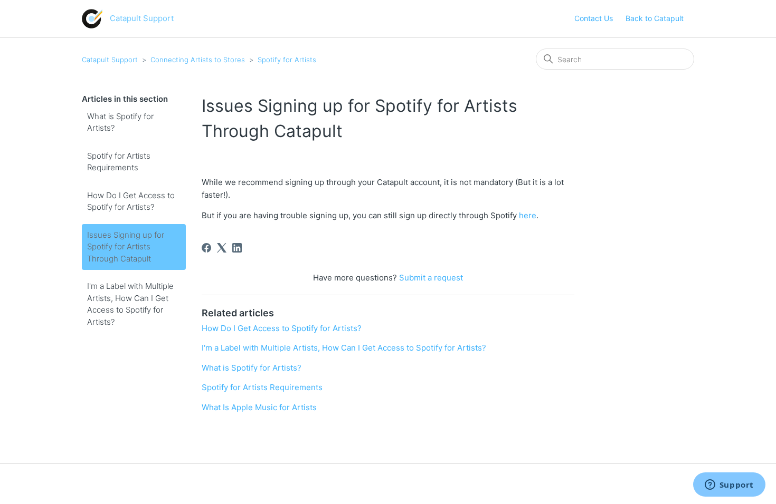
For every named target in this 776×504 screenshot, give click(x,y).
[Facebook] (206, 248)
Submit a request (431, 278)
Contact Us (593, 18)
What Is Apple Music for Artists (259, 407)
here (527, 215)
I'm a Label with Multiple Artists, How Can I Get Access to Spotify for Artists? (130, 304)
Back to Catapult (655, 18)
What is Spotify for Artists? (120, 122)
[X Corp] (221, 248)
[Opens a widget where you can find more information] (729, 485)
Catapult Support (110, 59)
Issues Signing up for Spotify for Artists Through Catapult (125, 247)
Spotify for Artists (287, 59)
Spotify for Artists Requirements (118, 162)
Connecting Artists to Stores (197, 59)
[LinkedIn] (237, 248)
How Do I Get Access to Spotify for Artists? (131, 201)
